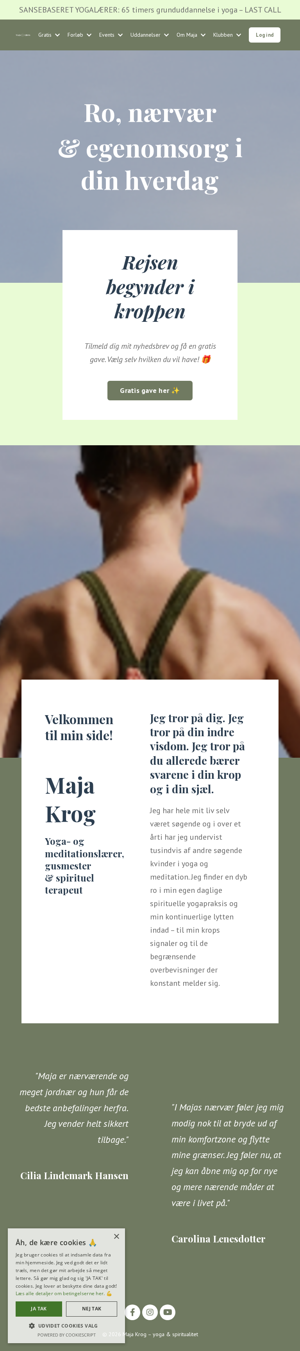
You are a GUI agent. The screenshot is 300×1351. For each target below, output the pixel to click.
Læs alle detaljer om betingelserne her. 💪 (64, 1293)
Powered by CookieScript (67, 1335)
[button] (66, 1326)
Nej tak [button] (92, 1308)
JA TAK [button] (38, 1308)
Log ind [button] (264, 35)
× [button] (116, 1237)
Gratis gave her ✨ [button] (150, 390)
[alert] (66, 1285)
